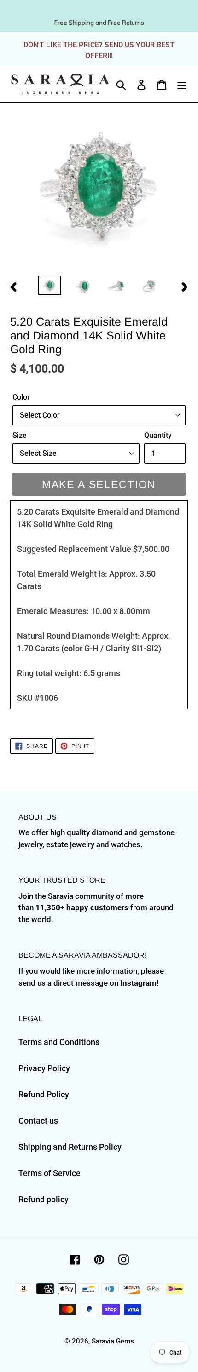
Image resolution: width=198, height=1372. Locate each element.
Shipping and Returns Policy (70, 1147)
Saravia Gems (113, 1341)
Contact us (38, 1120)
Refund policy (43, 1199)
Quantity (158, 435)
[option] (49, 285)
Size (19, 435)
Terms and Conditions (58, 1042)
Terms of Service (49, 1173)
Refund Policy (43, 1094)
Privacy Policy (44, 1068)
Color (21, 397)
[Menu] (182, 84)
